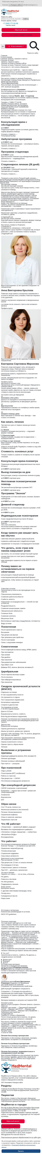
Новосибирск (22, 1109)
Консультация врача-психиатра (19, 461)
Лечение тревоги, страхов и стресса (14, 59)
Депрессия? (7, 959)
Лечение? (6, 961)
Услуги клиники (6, 57)
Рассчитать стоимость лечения (21, 35)
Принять (21, 1151)
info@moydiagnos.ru (30, 5)
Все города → (33, 1109)
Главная (4, 55)
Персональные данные (9, 1101)
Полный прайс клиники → (28, 178)
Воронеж (8, 1109)
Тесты (9, 1090)
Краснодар (35, 1107)
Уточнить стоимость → (9, 134)
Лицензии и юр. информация (29, 1100)
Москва (15, 1107)
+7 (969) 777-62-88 (10, 23)
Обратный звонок (21, 30)
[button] (16, 46)
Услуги (10, 1089)
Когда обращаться (23, 80)
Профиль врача (7, 308)
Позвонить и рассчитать (10, 178)
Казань (14, 1109)
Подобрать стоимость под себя (29, 446)
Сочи (3, 1109)
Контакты (21, 1101)
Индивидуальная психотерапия (19, 515)
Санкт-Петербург (25, 1107)
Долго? (5, 963)
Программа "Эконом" (13, 493)
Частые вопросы (12, 81)
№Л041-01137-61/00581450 (18, 107)
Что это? (6, 953)
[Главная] (3, 46)
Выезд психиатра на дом (15, 472)
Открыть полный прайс (9, 446)
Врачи (15, 1089)
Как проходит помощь (9, 80)
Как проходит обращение (26, 1098)
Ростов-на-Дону (7, 1107)
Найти (25, 19)
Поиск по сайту (6, 17)
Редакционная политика (10, 1100)
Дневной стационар (12, 504)
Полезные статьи (30, 1089)
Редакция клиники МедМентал (16, 180)
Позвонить (28, 78)
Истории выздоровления (20, 1090)
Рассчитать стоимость (9, 225)
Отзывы (20, 1089)
